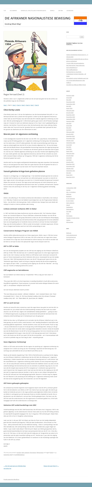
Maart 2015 (69, 175)
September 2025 (70, 104)
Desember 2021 (70, 164)
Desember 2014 (70, 177)
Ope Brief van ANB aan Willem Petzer (76, 85)
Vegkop (68, 220)
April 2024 (69, 130)
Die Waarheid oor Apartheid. (73, 72)
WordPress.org (70, 239)
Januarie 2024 (69, 134)
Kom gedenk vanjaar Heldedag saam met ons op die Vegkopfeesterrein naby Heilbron (77, 80)
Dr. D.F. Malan (70, 201)
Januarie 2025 (69, 112)
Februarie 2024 (70, 132)
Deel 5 (23, 105)
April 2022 (69, 160)
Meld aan (68, 233)
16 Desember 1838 (71, 188)
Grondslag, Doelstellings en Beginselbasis (33, 10)
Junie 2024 (69, 125)
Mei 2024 (68, 128)
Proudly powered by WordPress (11, 479)
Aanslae (19, 452)
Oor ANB (68, 211)
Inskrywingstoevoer (71, 235)
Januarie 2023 (69, 155)
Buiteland (68, 196)
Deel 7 (32, 105)
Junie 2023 (69, 145)
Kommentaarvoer (71, 237)
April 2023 (69, 149)
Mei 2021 (68, 173)
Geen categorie (25, 452)
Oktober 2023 (70, 140)
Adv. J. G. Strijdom (71, 192)
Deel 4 (19, 105)
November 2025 (70, 102)
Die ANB (60, 10)
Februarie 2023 (70, 153)
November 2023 (70, 138)
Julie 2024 (68, 123)
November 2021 (70, 166)
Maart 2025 (69, 108)
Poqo (67, 213)
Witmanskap (40, 452)
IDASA (51, 452)
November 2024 (70, 117)
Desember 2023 (70, 136)
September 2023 (70, 143)
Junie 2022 (69, 158)
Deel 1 (5, 105)
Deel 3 (14, 105)
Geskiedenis (70, 10)
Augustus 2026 (70, 95)
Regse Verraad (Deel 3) (51, 466)
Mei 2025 (68, 106)
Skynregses (33, 452)
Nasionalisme (69, 209)
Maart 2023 (69, 151)
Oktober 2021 (70, 168)
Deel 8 (37, 105)
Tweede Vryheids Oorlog (72, 218)
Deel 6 (28, 105)
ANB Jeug (68, 194)
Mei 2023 (68, 147)
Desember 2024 (70, 115)
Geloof (68, 205)
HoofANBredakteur (19, 454)
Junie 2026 (69, 97)
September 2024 (70, 119)
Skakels (52, 10)
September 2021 (70, 170)
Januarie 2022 (69, 162)
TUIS (5, 10)
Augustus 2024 (70, 121)
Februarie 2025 (70, 110)
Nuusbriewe (13, 10)
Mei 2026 (68, 100)
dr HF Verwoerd (70, 198)
